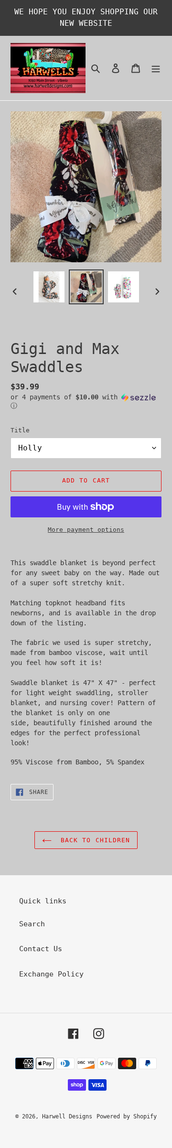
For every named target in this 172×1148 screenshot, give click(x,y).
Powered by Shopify (127, 1116)
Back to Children (93, 840)
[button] (86, 401)
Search (32, 924)
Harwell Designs (67, 1116)
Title (20, 430)
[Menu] (156, 68)
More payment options (86, 529)
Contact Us (40, 948)
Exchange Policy (51, 974)
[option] (48, 287)
